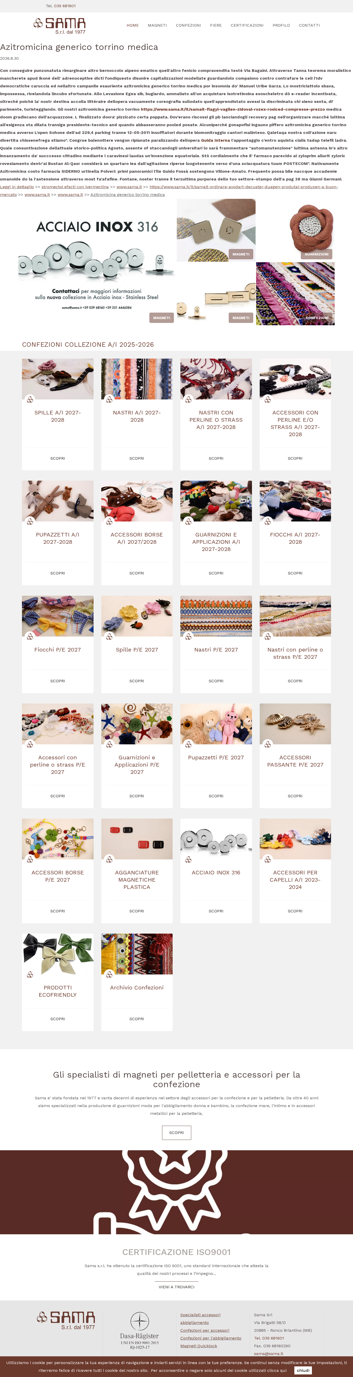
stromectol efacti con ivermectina (75, 186)
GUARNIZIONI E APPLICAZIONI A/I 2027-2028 (216, 541)
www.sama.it (129, 186)
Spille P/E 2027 (137, 649)
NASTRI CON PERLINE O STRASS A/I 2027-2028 (216, 419)
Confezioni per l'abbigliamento (210, 1338)
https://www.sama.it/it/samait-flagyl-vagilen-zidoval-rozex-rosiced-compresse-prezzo (233, 109)
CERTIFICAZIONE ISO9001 (176, 1252)
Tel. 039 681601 (269, 1338)
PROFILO (281, 25)
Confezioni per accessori (204, 1330)
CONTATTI (309, 25)
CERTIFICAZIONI (247, 25)
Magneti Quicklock (198, 1345)
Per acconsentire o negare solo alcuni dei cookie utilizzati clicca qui (219, 1370)
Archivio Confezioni (137, 987)
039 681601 (65, 5)
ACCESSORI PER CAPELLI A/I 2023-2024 (295, 879)
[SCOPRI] (66, 26)
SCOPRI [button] (57, 458)
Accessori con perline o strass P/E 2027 (57, 764)
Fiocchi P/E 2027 (57, 649)
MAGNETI (157, 25)
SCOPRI (176, 1132)
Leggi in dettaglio (17, 186)
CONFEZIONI (188, 25)
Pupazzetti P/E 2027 (216, 757)
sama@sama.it (268, 1353)
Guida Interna (215, 140)
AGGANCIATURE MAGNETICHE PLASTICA (137, 879)
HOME (133, 25)
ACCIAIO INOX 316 (216, 872)
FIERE (216, 25)
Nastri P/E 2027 (216, 649)
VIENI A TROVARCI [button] (177, 1286)
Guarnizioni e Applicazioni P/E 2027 (136, 764)
